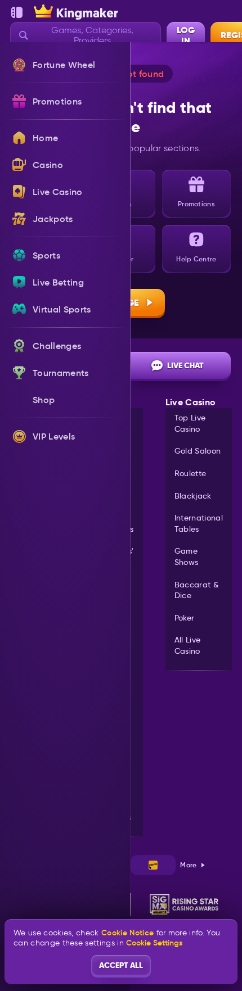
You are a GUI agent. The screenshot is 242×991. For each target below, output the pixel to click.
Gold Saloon (197, 451)
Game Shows (186, 556)
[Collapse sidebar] (17, 12)
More (188, 865)
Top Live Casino (190, 423)
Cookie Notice (127, 933)
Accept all (121, 965)
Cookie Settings (154, 942)
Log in (186, 35)
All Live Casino (187, 645)
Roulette (190, 473)
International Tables (198, 523)
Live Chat (185, 365)
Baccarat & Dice (196, 590)
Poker (184, 618)
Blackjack (193, 496)
